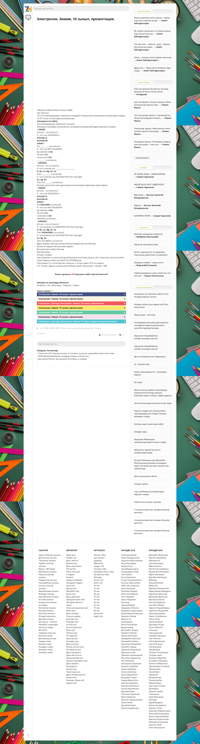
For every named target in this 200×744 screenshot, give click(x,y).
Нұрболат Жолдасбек (158, 610)
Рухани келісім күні (75, 647)
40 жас (97, 594)
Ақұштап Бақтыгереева (132, 560)
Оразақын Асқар (156, 624)
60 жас (97, 602)
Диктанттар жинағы (48, 557)
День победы (72, 613)
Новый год (71, 557)
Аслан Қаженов (128, 577)
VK (48, 285)
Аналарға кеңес (46, 652)
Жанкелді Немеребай (131, 644)
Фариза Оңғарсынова (159, 719)
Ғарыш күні (71, 588)
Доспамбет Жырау (129, 630)
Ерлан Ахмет (127, 702)
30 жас (97, 591)
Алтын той (98, 580)
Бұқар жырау (127, 627)
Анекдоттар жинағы (48, 602)
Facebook (41, 285)
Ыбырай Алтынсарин (158, 722)
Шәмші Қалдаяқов (157, 705)
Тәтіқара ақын (155, 655)
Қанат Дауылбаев (129, 674)
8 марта (69, 577)
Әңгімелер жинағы (47, 608)
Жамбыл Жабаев (129, 633)
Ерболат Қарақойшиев (131, 699)
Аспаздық (43, 605)
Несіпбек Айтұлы (156, 605)
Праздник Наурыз (74, 583)
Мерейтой (98, 563)
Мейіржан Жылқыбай (147, 237)
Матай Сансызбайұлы (159, 569)
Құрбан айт (71, 683)
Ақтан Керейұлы (128, 563)
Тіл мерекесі (71, 635)
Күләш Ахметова (128, 672)
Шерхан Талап (155, 708)
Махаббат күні (72, 591)
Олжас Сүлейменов (158, 616)
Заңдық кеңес (45, 641)
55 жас (97, 599)
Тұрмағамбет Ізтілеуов (159, 666)
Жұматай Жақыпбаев (131, 649)
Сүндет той (99, 566)
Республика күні (73, 649)
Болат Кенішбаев (129, 624)
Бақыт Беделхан (128, 599)
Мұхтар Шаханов (156, 599)
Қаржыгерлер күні (74, 658)
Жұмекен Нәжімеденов (131, 655)
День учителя (72, 644)
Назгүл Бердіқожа (157, 602)
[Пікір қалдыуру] (28, 17)
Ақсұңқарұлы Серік (130, 571)
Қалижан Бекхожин (130, 686)
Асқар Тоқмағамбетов (131, 580)
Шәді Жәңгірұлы (156, 697)
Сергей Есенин (155, 644)
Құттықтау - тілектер (48, 622)
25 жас (97, 588)
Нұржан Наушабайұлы (159, 608)
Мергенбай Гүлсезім (146, 265)
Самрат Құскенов (145, 177)
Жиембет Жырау (128, 647)
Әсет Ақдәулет (127, 596)
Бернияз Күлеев (128, 616)
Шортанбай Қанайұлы (159, 713)
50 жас (97, 596)
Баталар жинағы (46, 610)
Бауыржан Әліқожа (130, 608)
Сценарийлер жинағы (49, 583)
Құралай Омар (128, 691)
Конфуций (141, 94)
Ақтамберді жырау (129, 569)
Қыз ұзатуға (99, 557)
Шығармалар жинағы (48, 596)
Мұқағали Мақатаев (158, 594)
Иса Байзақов (127, 660)
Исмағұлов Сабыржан (131, 663)
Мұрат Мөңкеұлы (156, 574)
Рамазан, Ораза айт (75, 680)
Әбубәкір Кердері (129, 591)
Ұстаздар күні (72, 641)
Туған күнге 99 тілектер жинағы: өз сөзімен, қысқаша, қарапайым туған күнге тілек (76, 353)
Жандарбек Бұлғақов (131, 638)
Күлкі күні (70, 585)
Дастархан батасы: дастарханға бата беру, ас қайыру (62, 359)
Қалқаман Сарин (129, 677)
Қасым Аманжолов (130, 688)
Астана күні (71, 624)
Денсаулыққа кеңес (47, 638)
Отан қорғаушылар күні (77, 608)
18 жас (97, 585)
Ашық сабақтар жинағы (49, 555)
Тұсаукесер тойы (101, 574)
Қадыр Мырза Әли (129, 680)
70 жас (97, 608)
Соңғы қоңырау (73, 616)
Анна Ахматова (128, 588)
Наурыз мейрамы (74, 580)
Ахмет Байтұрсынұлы (147, 60)
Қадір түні (98, 616)
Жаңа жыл (71, 555)
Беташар (98, 577)
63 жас (97, 605)
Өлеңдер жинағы (46, 594)
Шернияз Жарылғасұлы (160, 711)
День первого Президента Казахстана (72, 666)
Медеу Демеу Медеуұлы (160, 591)
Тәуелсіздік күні (73, 672)
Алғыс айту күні (73, 571)
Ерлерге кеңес (45, 644)
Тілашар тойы (100, 569)
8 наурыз (70, 574)
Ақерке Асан (127, 566)
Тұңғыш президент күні (77, 660)
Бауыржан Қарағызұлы (131, 610)
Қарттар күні (72, 638)
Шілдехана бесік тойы (104, 571)
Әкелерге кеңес (46, 649)
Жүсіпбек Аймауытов (130, 658)
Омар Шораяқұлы (157, 613)
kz (41, 328)
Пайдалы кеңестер (47, 633)
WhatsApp (56, 285)
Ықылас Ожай (155, 724)
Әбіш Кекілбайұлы (129, 594)
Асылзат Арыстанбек (130, 583)
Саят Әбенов (155, 638)
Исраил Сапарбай (129, 666)
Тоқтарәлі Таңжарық (158, 660)
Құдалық (98, 560)
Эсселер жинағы (46, 599)
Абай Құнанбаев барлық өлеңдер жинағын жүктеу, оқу (63, 356)
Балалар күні (72, 619)
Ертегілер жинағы (47, 613)
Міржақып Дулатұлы (158, 596)
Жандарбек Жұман (129, 641)
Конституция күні (74, 627)
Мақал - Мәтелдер (47, 569)
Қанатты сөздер (46, 627)
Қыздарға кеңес (46, 647)
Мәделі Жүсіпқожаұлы (159, 571)
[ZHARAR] (28, 8)
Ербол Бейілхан (128, 697)
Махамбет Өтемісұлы (158, 555)
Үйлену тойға (100, 555)
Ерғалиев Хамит (128, 705)
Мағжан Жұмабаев (157, 557)
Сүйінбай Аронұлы (157, 635)
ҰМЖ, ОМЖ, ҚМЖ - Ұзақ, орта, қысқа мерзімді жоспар (68, 328)
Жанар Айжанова (129, 635)
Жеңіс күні (71, 610)
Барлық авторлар (142, 158)
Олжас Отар (154, 619)
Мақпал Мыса (155, 566)
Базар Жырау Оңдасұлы (132, 613)
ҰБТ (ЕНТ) (43, 630)
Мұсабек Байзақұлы (158, 577)
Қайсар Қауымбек (129, 683)
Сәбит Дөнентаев (157, 641)
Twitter (76, 285)
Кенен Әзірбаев (128, 669)
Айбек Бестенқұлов (130, 585)
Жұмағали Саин (128, 652)
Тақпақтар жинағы (47, 560)
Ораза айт (98, 613)
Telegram (67, 285)
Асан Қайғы (126, 574)
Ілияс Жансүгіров (157, 727)
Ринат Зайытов (156, 627)
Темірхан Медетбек (157, 658)
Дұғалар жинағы (46, 619)
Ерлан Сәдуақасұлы (130, 708)
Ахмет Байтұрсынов (130, 557)
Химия (98, 328)
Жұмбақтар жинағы (48, 571)
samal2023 (111, 335)
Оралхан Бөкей (156, 622)
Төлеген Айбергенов (158, 663)
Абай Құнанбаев (128, 555)
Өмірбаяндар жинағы (48, 591)
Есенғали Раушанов (130, 694)
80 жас (97, 610)
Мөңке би (153, 585)
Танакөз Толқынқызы (158, 652)
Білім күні (70, 630)
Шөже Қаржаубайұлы (159, 716)
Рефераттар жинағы (48, 580)
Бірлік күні (71, 594)
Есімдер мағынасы (47, 616)
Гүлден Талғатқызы (154, 275)
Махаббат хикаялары (48, 624)
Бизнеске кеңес (46, 635)
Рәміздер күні (72, 622)
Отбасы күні (71, 633)
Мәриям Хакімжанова (159, 588)
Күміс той (98, 583)
